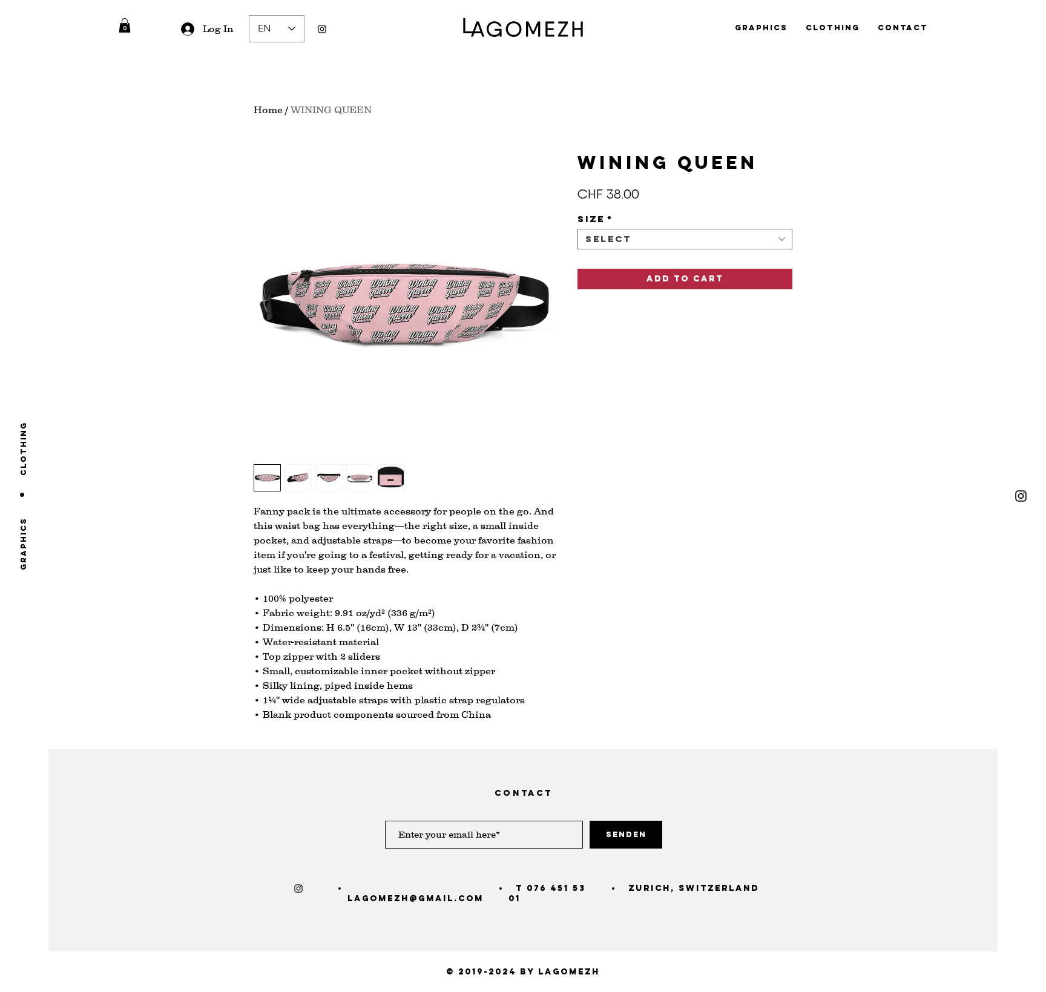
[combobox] (684, 239)
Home (268, 109)
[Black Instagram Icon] (322, 29)
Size (595, 219)
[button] (125, 25)
